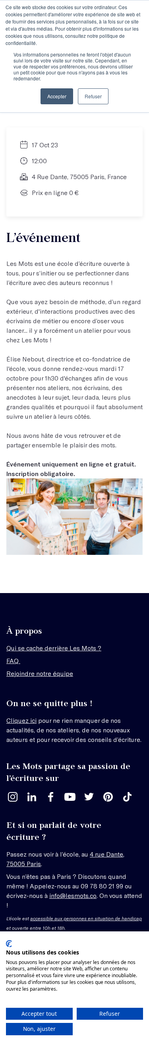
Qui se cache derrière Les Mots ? (53, 648)
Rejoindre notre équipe (39, 673)
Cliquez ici (21, 720)
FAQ (13, 660)
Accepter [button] (56, 96)
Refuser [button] (93, 96)
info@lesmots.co (73, 895)
